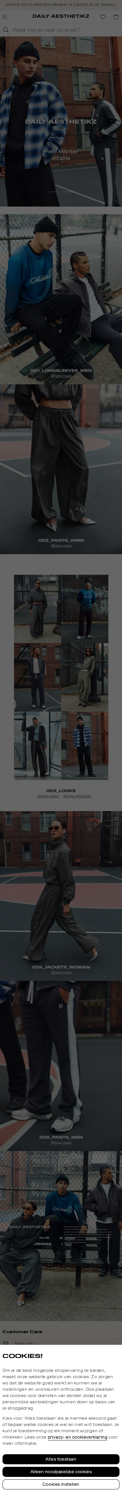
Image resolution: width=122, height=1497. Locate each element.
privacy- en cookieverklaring (78, 1437)
